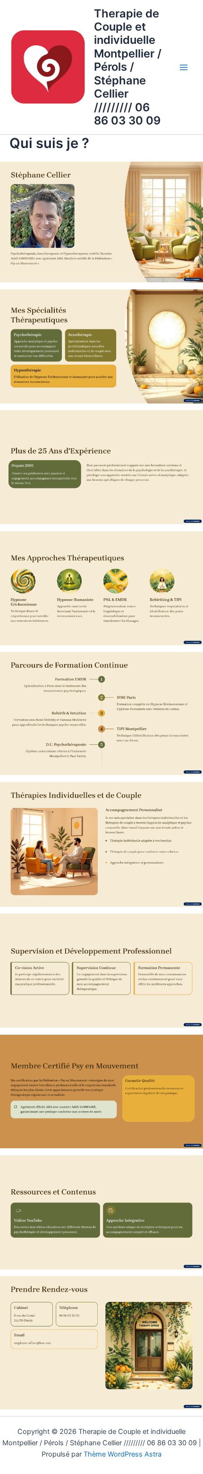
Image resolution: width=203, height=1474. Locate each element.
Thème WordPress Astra (122, 1454)
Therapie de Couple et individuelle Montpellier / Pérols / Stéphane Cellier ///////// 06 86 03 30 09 (127, 67)
